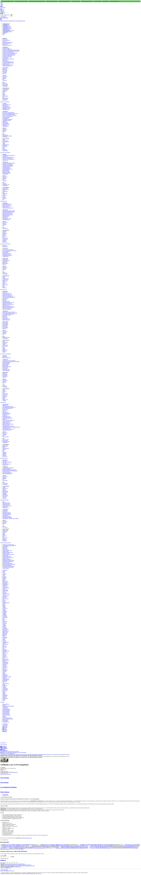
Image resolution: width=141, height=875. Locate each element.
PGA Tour (4, 647)
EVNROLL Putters (6, 602)
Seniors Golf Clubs (6, 63)
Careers (33, 865)
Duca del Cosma (5, 598)
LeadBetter (4, 625)
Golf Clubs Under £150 (7, 514)
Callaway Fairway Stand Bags (8, 165)
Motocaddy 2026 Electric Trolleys (8, 211)
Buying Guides (5, 724)
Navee (4, 636)
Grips (5, 410)
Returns (14, 864)
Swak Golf (4, 681)
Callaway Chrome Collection (8, 116)
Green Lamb (5, 616)
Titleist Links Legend (6, 171)
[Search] (3, 11)
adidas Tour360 (5, 365)
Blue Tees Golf (5, 495)
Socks (5, 299)
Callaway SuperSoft (6, 117)
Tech (4, 462)
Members (12, 865)
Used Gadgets (5, 480)
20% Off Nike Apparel (7, 314)
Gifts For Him (6, 504)
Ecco (3, 392)
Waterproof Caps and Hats (8, 304)
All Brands (2, 702)
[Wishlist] (0, 18)
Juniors (1, 4)
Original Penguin (6, 642)
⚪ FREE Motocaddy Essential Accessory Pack (86, 1)
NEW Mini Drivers (6, 48)
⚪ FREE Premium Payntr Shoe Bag (75, 1)
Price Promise (4, 782)
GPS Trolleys (5, 217)
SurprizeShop (5, 680)
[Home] (2, 12)
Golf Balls (4, 103)
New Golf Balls (7, 104)
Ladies (1, 3)
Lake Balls (5, 105)
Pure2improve (5, 656)
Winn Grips (5, 694)
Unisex (5, 327)
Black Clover (5, 539)
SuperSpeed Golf (6, 678)
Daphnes (4, 454)
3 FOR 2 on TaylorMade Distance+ (9, 114)
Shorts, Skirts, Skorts (7, 295)
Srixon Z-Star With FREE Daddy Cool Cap (10, 113)
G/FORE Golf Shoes (6, 370)
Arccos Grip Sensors (6, 471)
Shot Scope (5, 493)
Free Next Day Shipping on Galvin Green (10, 312)
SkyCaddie (4, 490)
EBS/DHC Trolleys (6, 215)
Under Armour (5, 284)
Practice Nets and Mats (8, 408)
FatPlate (4, 605)
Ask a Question (4, 777)
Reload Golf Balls (6, 659)
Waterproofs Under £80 (7, 513)
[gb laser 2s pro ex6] (42, 754)
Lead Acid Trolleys (6, 219)
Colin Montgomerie (6, 593)
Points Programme (19, 864)
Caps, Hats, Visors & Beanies (9, 297)
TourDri (4, 686)
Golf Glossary (5, 726)
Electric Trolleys (6, 204)
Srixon (4, 142)
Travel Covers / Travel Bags (8, 159)
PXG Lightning (5, 57)
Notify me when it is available (5, 774)
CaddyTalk (4, 585)
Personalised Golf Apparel (7, 517)
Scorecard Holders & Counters (9, 407)
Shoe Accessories (7, 357)
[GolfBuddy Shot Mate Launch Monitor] (63, 847)
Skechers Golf (5, 393)
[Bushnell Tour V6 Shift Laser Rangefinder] (10, 846)
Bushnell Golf (5, 488)
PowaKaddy (5, 233)
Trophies (5, 506)
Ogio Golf (4, 198)
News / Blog (5, 723)
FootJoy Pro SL (5, 367)
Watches (5, 405)
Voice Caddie (5, 496)
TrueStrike (4, 687)
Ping (3, 192)
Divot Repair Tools (7, 107)
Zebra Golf (4, 697)
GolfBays (4, 613)
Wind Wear (6, 305)
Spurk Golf (5, 671)
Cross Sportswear (6, 595)
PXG (3, 96)
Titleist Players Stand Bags (7, 164)
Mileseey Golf (5, 491)
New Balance (5, 637)
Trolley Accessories (7, 205)
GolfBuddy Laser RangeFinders (7, 752)
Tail (3, 682)
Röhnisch (4, 660)
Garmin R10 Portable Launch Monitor (9, 469)
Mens (1, 2)
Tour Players (5, 725)
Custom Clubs (5, 85)
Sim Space (4, 665)
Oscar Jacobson (5, 644)
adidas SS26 (5, 315)
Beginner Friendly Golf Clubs (8, 64)
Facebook (5, 727)
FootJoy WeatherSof (6, 251)
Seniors (1, 5)
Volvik (4, 148)
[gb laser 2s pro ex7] (50, 754)
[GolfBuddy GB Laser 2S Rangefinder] (47, 844)
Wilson (4, 143)
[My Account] (2, 13)
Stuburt (4, 397)
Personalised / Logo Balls (7, 135)
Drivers (5, 39)
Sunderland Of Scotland (7, 676)
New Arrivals (5, 76)
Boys (5, 71)
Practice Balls (6, 106)
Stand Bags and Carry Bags (9, 155)
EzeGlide (4, 241)
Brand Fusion (5, 582)
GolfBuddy (5, 494)
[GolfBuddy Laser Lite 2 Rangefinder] (8, 844)
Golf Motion (5, 611)
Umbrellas (5, 412)
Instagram (5, 730)
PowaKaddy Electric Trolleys (8, 212)
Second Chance (5, 150)
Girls (5, 72)
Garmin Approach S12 (7, 468)
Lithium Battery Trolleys (7, 218)
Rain (5, 262)
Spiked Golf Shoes (6, 363)
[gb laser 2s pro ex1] (4, 754)
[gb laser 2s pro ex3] (19, 754)
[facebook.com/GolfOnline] (0, 860)
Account (2, 9)
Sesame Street (5, 663)
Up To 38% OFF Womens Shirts (8, 313)
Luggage (5, 160)
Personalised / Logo (6, 184)
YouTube (5, 729)
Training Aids (6, 422)
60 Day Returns (4, 792)
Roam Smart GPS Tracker (7, 473)
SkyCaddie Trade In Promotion (8, 467)
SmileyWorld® (5, 669)
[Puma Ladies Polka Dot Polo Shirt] (68, 846)
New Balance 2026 (6, 369)
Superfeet (4, 677)
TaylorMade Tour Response (7, 119)
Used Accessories (6, 436)
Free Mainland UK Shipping (8, 787)
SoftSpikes (4, 670)
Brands (8, 20)
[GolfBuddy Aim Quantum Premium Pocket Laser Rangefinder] (43, 845)
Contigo (4, 594)
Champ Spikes (5, 589)
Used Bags (4, 180)
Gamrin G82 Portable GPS (7, 472)
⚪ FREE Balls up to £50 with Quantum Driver (51, 1)
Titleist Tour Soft (5, 123)
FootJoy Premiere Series (7, 366)
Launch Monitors (7, 463)
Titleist (4, 139)
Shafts (5, 419)
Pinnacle (4, 649)
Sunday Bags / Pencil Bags (8, 157)
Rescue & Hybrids (7, 43)
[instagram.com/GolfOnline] (4, 860)
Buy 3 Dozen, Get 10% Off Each (8, 112)
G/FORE (4, 400)
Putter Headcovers (7, 429)
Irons (5, 41)
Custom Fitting (24, 864)
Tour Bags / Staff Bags (8, 158)
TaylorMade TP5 (6, 118)
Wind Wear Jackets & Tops (9, 307)
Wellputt (4, 692)
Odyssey (4, 449)
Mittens (5, 263)
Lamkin (4, 624)
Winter (5, 261)
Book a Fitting (2, 7)
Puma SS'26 (5, 316)
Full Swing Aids (6, 423)
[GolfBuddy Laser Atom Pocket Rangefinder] (88, 844)
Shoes (5, 356)
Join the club (2, 855)
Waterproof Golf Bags (6, 172)
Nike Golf (4, 287)
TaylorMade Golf (6, 89)
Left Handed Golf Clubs (7, 65)
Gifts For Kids (6, 502)
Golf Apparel (5, 291)
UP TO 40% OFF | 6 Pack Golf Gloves (9, 250)
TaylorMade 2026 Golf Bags (8, 166)
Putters (5, 44)
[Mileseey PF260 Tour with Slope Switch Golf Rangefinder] (101, 845)
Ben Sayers (5, 236)
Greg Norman (5, 617)
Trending (4, 77)
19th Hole (18, 20)
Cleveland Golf (5, 590)
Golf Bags (4, 154)
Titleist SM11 (5, 59)
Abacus (4, 348)
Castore (4, 588)
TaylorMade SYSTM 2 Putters (8, 62)
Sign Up (12, 856)
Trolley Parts (6, 206)
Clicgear (4, 232)
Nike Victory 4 (5, 368)
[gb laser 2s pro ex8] (58, 754)
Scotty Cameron (5, 97)
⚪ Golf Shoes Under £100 (105, 1)
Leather (5, 259)
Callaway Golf (5, 90)
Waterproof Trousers (7, 303)
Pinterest (5, 731)
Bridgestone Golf (6, 144)
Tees (4, 411)
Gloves (5, 246)
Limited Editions (5, 126)
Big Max (4, 197)
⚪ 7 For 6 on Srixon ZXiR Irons (97, 1)
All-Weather (6, 260)
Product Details (5, 794)
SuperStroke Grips (6, 679)
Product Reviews (6, 795)
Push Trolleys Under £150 (7, 213)
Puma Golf (4, 343)
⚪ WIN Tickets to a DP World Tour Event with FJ (7, 1)
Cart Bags (5, 156)
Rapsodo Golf (5, 658)
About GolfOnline (7, 865)
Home (1, 20)
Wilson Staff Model (6, 124)
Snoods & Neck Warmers (8, 306)
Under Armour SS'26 (6, 318)
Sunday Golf (5, 675)
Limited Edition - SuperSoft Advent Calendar (10, 518)
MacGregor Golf (5, 629)
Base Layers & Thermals (8, 296)
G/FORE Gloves (6, 256)
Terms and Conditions (18, 865)
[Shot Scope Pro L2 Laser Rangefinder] (132, 844)
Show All (4, 73)
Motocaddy (5, 231)
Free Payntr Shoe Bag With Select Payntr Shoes (11, 361)
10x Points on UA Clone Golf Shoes (9, 360)
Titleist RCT (5, 121)
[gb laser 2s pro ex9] (65, 754)
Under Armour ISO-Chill (7, 253)
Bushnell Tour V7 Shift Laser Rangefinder (10, 470)
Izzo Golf (4, 497)
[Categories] (1, 11)
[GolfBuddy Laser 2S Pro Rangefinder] (7, 753)
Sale (10, 20)
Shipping (10, 864)
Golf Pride (4, 455)
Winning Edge (5, 695)
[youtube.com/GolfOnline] (3, 860)
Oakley (4, 398)
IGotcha (4, 619)
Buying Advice (5, 84)
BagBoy (4, 234)
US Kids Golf (5, 98)
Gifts (3, 501)
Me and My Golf (6, 631)
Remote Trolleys (5, 216)
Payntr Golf (5, 646)
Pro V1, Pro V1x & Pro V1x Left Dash (9, 115)
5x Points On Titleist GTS (7, 49)
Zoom (4, 700)
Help (1, 8)
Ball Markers (6, 109)
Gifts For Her (6, 503)
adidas (4, 286)
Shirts (5, 292)
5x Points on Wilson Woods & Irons (9, 54)
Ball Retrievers (6, 108)
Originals (4, 643)
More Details (15, 772)
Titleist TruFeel (5, 122)
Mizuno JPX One (6, 60)
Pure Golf (4, 655)
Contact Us (15, 20)
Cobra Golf (5, 91)
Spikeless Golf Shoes (6, 362)
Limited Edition (5, 173)
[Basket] (0, 13)
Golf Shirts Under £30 (6, 512)
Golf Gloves (5, 245)
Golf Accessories (6, 404)
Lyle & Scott (5, 628)
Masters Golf (5, 456)
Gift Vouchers (5, 86)
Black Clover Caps (6, 319)
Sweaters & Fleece (7, 293)
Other (4, 645)
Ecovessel (4, 600)
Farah (4, 604)
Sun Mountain (5, 191)
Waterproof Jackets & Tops (8, 302)
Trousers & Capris (7, 294)
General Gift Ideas (7, 505)
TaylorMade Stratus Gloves (7, 255)
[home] (0, 752)
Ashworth (4, 574)
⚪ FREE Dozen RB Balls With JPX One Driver (64, 1)
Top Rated (4, 78)
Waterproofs (6, 301)
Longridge (4, 240)
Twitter (5, 728)
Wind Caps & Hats (7, 309)
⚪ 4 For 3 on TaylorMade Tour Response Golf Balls (21, 1)
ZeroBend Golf (5, 698)
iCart (3, 618)
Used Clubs (5, 80)
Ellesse (4, 601)
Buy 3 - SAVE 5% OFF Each (8, 249)
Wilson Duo (5, 125)
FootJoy (4, 276)
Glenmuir (4, 610)
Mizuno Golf (5, 99)
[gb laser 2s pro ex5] (35, 754)
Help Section (7, 864)
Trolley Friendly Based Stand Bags (9, 163)
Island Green (5, 621)
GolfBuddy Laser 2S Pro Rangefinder (19, 752)
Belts (4, 300)
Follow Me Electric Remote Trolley (9, 210)
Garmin (4, 487)
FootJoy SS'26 (5, 317)
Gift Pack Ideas (5, 515)
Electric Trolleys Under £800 (8, 214)
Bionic (4, 579)
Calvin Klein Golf (6, 587)
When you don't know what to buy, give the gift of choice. (12, 863)
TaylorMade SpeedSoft (7, 120)
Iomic (4, 620)
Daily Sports (5, 596)
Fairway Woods (6, 40)
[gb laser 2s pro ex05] (27, 754)
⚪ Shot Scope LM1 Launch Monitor (114, 1)
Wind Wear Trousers (7, 308)
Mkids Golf (5, 634)
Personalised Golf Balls (7, 516)
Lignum (4, 626)
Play (2, 6)
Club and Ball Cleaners (8, 406)
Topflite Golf (5, 685)
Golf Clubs (5, 38)
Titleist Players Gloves (6, 254)
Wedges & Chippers (7, 45)
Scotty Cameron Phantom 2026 (8, 61)
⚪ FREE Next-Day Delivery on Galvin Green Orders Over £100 (36, 1)
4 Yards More (5, 570)
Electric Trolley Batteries (8, 207)
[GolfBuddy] (2, 767)
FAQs (31, 865)
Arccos (4, 489)
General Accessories (7, 418)
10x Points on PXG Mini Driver (8, 58)
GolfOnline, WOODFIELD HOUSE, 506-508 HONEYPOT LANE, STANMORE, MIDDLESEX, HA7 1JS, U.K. (20, 873)
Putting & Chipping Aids (8, 424)
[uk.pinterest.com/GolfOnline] (5, 860)
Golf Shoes (5, 355)
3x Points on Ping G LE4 (7, 56)
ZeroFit (4, 699)
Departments (5, 20)
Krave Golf (5, 623)
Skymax (4, 668)
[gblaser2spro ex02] (11, 754)
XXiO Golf (5, 146)
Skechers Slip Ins (6, 364)
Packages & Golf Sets (8, 42)
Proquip (4, 349)
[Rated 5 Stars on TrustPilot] (9, 751)
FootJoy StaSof (5, 252)
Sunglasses (6, 298)
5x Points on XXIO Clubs (7, 55)
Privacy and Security (25, 865)
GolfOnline (5, 149)
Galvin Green (5, 346)
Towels (5, 415)
